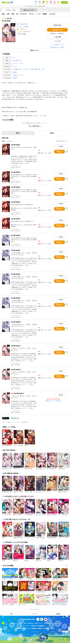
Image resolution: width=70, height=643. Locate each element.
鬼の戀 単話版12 (16, 369)
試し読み (61, 146)
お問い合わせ (31, 623)
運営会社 (53, 628)
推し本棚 (58, 37)
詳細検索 (58, 614)
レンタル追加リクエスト (57, 44)
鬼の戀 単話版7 (15, 250)
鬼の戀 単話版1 (15, 145)
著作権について (26, 628)
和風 (35, 69)
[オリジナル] (23, 14)
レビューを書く (22, 33)
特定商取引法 (18, 628)
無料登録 (65, 2)
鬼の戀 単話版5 (15, 219)
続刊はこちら (34, 50)
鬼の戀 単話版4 (15, 202)
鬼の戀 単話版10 (16, 322)
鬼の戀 (15, 78)
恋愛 (32, 69)
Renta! (3, 422)
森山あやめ (61, 560)
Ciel (27, 24)
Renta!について (14, 623)
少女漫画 (26, 26)
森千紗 (3, 560)
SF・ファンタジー (24, 69)
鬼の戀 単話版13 (19, 393)
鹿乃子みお (38, 560)
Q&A (25, 623)
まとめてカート (63, 141)
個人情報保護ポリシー (42, 626)
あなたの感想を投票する (34, 126)
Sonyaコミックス (18, 75)
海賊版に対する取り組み (43, 628)
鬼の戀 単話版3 (15, 187)
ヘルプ (21, 623)
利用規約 (33, 626)
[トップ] (6, 2)
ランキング (34, 614)
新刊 (12, 614)
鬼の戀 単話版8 (15, 274)
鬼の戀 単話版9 (15, 298)
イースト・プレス (18, 63)
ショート (29, 10)
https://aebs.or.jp (17, 640)
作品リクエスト (38, 623)
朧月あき (27, 560)
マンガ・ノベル (10, 10)
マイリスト (58, 41)
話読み (15, 72)
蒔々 (18, 24)
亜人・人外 (41, 69)
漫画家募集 (34, 628)
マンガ (15, 66)
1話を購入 (57, 30)
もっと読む (43, 115)
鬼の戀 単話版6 (15, 235)
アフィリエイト (26, 626)
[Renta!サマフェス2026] (11, 2)
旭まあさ (49, 560)
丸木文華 (22, 24)
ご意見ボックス (47, 623)
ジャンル (51, 14)
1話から (4, 141)
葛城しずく (15, 560)
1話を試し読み (57, 25)
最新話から (10, 141)
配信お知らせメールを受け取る (53, 401)
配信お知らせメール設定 (57, 47)
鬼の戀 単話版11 (16, 346)
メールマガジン (55, 623)
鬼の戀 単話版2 (15, 172)
